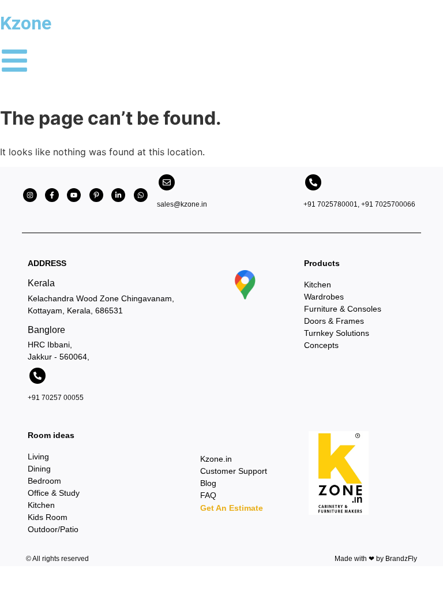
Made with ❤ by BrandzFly (376, 559)
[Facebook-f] (52, 195)
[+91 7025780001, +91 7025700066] (313, 182)
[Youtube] (74, 195)
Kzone (25, 23)
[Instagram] (30, 195)
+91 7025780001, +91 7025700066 (359, 204)
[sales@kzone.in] (167, 182)
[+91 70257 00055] (37, 376)
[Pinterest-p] (96, 195)
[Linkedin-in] (118, 195)
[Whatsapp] (141, 195)
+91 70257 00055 (56, 398)
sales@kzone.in (182, 204)
